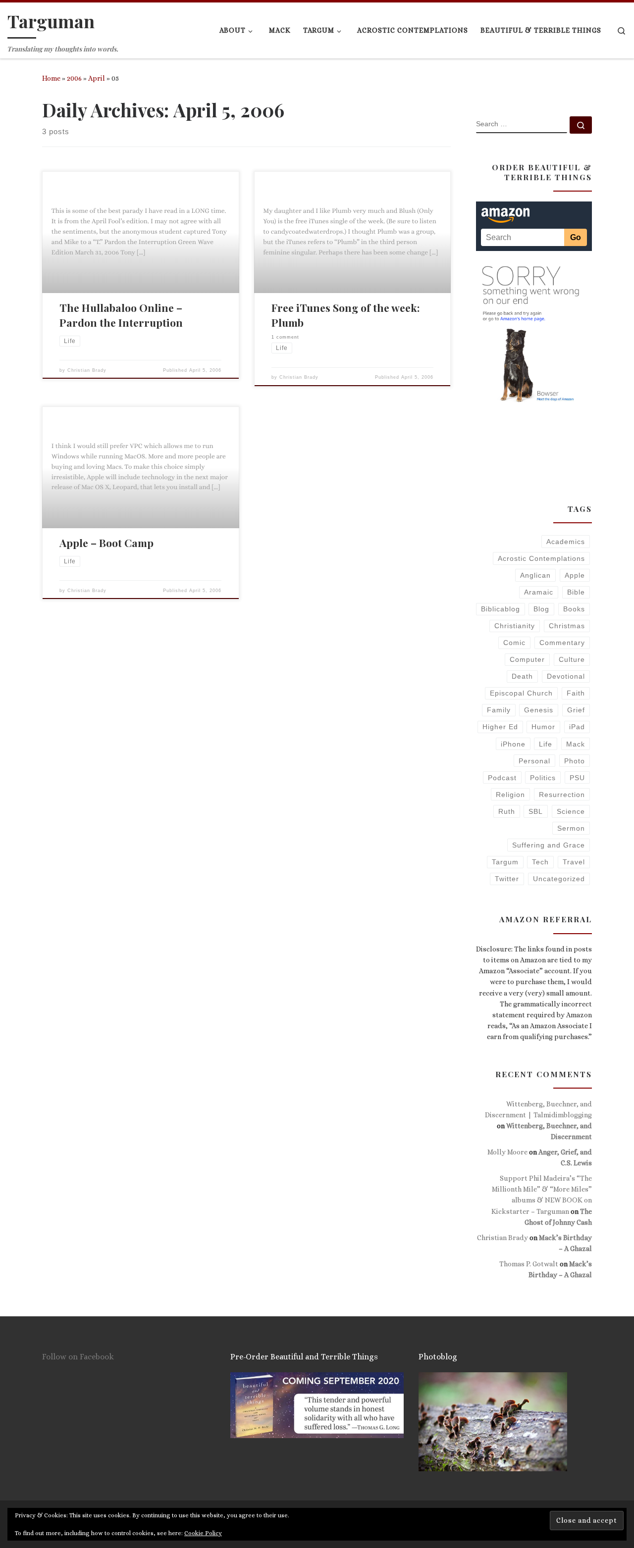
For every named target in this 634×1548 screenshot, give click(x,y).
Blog (541, 609)
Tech (540, 862)
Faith (576, 693)
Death (522, 676)
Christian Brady (86, 370)
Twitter (507, 879)
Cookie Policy (203, 1533)
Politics (543, 778)
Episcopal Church (521, 693)
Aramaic (538, 592)
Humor (543, 727)
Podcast (502, 778)
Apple (575, 575)
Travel (574, 862)
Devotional (566, 676)
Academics (565, 542)
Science (571, 811)
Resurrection (562, 795)
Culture (572, 659)
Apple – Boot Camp (106, 542)
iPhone (513, 744)
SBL (535, 811)
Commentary (562, 643)
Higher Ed (500, 727)
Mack (575, 744)
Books (574, 609)
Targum (505, 862)
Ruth (506, 811)
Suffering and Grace (548, 845)
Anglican (535, 575)
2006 (74, 78)
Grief (576, 710)
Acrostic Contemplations (541, 558)
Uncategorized (559, 879)
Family (499, 710)
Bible (576, 592)
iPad (577, 727)
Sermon (571, 828)
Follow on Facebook (78, 1356)
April (96, 78)
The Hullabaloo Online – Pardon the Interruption (121, 314)
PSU (577, 778)
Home (51, 78)
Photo (574, 761)
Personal (534, 761)
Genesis (538, 710)
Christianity (514, 626)
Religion (510, 795)
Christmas (567, 626)
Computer (527, 659)
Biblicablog (500, 609)
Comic (514, 643)
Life (545, 744)
